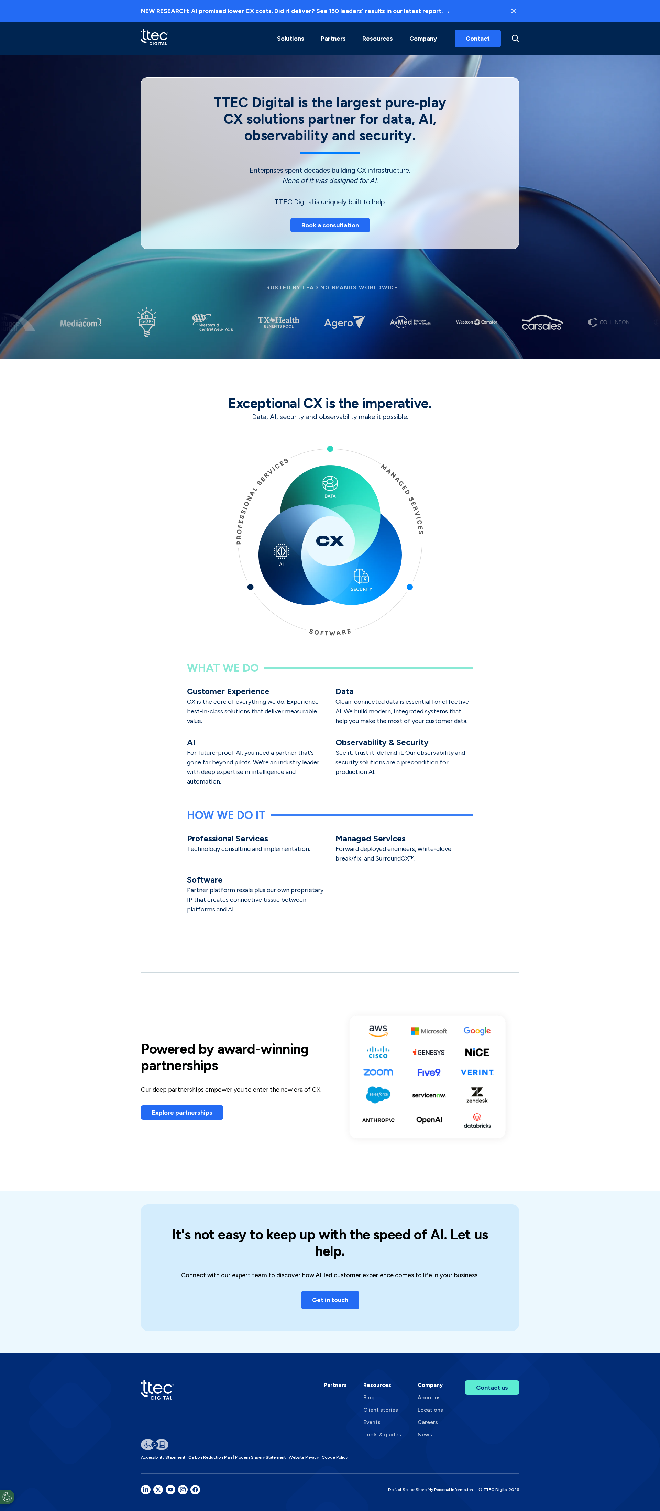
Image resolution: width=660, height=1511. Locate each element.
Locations (430, 1409)
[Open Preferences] (7, 1497)
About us (429, 1397)
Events (372, 1422)
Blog (369, 1397)
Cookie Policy (335, 1457)
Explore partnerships (182, 1112)
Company (423, 38)
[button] (290, 38)
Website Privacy (304, 1457)
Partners (335, 1385)
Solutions (290, 38)
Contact (478, 38)
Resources (377, 38)
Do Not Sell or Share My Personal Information (430, 1490)
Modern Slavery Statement (260, 1457)
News (425, 1434)
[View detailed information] (154, 38)
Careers (428, 1422)
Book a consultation (330, 225)
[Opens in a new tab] (146, 1489)
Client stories (380, 1409)
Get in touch (330, 1300)
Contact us (492, 1387)
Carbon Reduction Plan (210, 1457)
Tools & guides (382, 1434)
